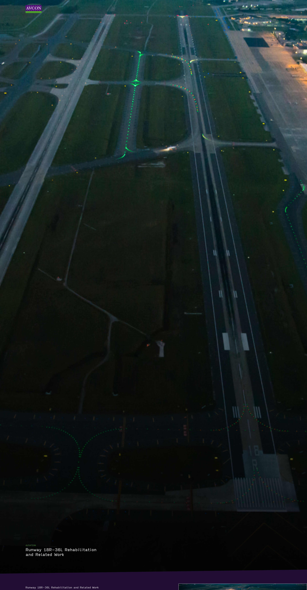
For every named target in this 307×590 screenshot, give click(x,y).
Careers (269, 9)
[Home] (34, 9)
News (262, 9)
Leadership (244, 9)
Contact (278, 9)
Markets (254, 9)
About (235, 9)
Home (229, 9)
